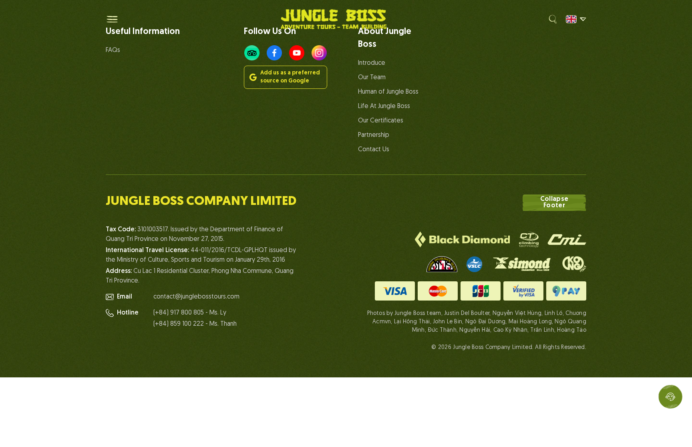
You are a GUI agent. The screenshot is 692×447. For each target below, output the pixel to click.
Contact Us (373, 149)
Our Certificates (380, 121)
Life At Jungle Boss (384, 106)
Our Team (372, 77)
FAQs (113, 50)
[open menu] (112, 19)
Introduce (371, 63)
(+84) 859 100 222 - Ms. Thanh (195, 324)
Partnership (373, 135)
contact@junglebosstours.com (196, 297)
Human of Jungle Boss (388, 92)
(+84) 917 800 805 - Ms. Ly (189, 313)
